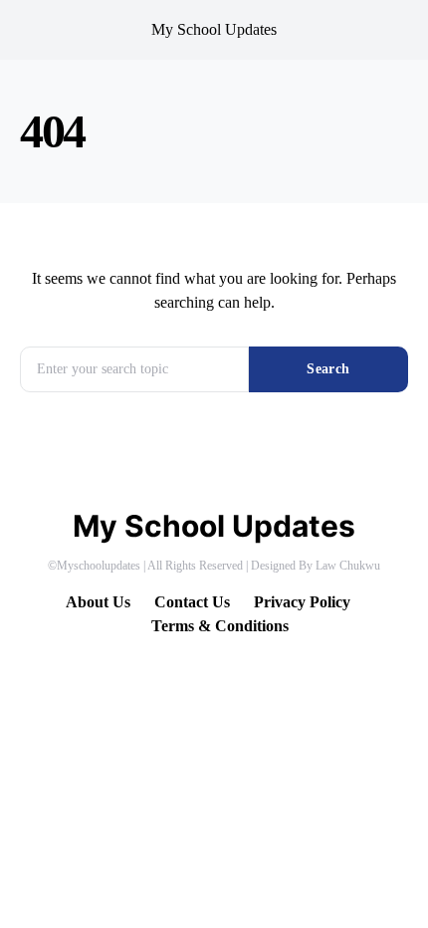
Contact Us (192, 601)
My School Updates (214, 29)
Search (328, 368)
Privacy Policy (302, 601)
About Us (98, 601)
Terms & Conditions (220, 625)
